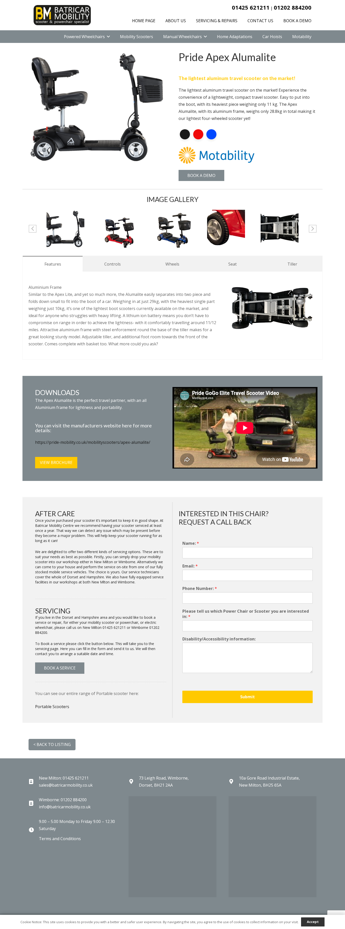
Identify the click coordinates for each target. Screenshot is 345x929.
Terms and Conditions (60, 838)
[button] (108, 36)
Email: (190, 566)
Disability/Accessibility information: (219, 639)
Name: (190, 543)
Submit (247, 697)
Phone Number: (199, 588)
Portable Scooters (52, 706)
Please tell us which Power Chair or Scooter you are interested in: (245, 614)
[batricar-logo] (62, 15)
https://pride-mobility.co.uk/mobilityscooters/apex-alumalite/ (92, 442)
